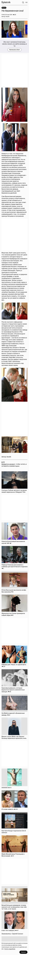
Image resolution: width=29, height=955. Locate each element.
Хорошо (23, 952)
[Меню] (26, 2)
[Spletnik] (6, 2)
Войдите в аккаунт (8, 464)
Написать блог (14, 50)
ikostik (9, 457)
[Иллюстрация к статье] (14, 29)
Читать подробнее (9, 949)
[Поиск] (23, 2)
